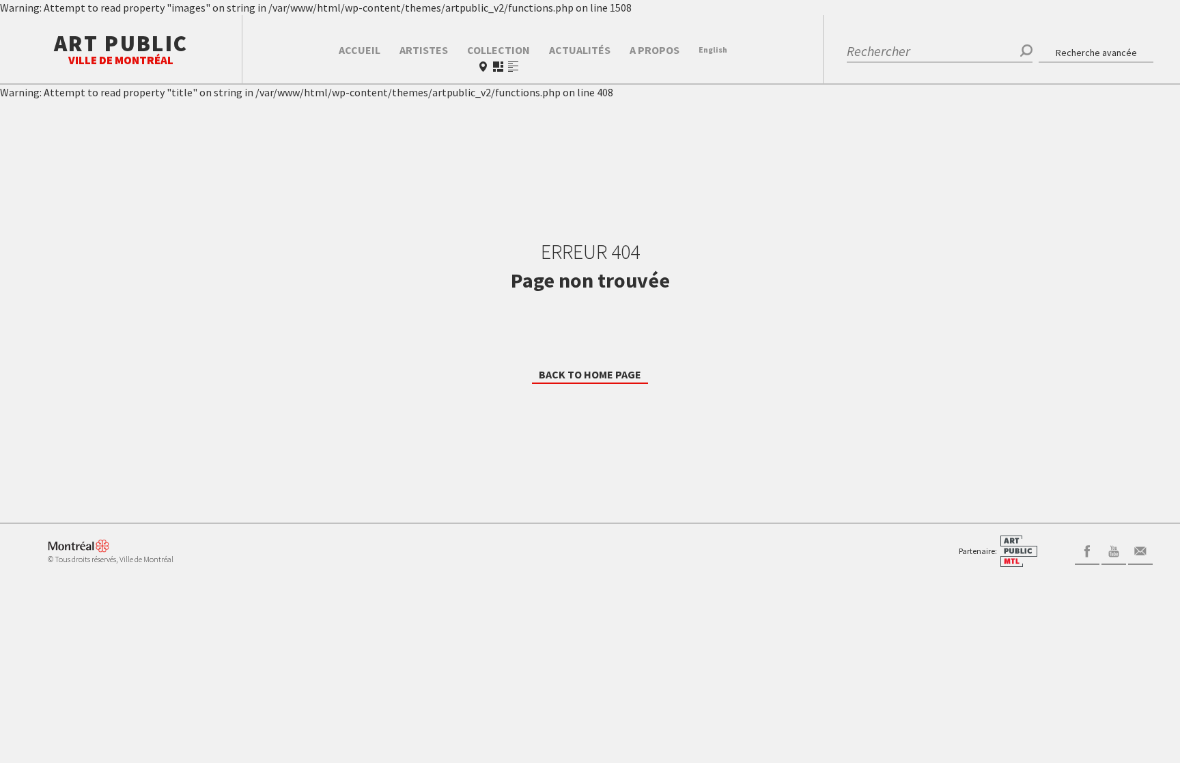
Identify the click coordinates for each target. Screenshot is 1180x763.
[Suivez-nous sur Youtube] (1113, 550)
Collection (498, 50)
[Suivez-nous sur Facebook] (1087, 550)
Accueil (359, 50)
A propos (654, 50)
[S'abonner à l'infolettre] (1140, 550)
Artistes (423, 50)
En (713, 49)
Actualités (579, 50)
